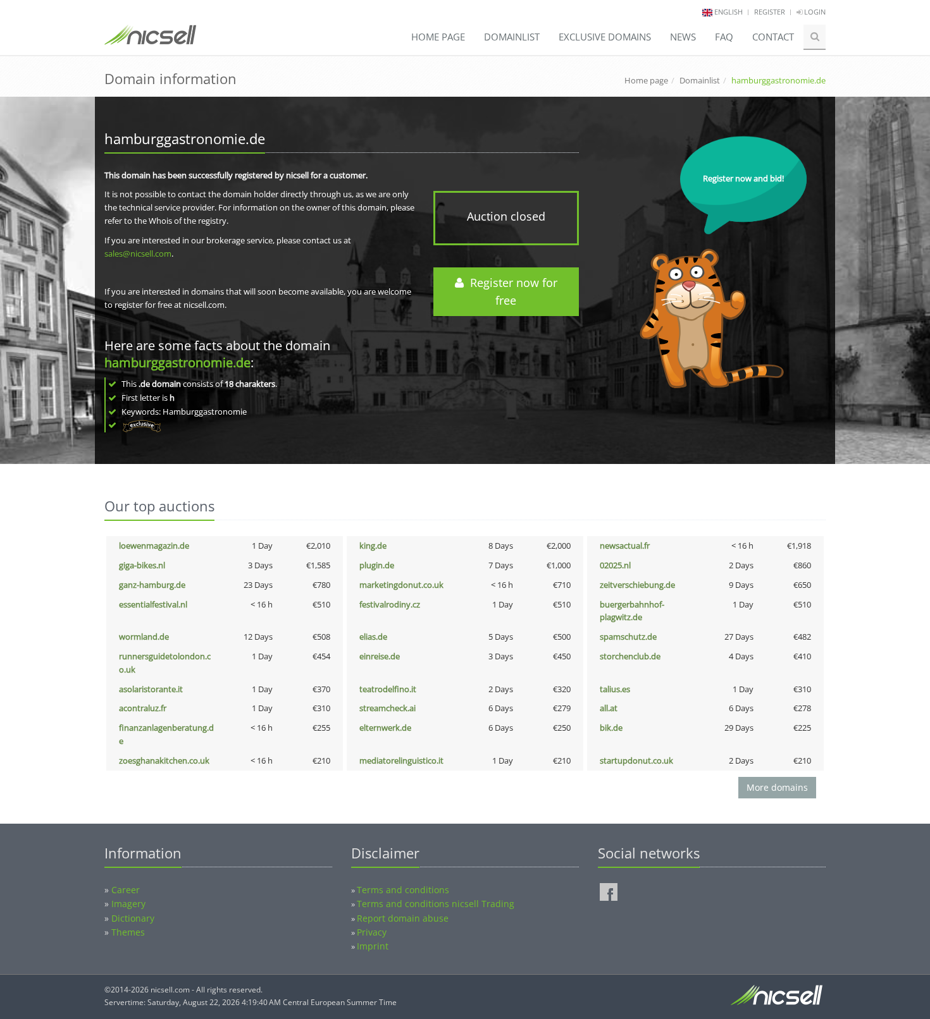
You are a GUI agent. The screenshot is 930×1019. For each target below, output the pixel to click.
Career (125, 890)
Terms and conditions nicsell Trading (435, 904)
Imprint (372, 946)
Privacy (372, 932)
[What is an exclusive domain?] (141, 424)
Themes (128, 932)
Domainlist (512, 36)
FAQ (724, 36)
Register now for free (510, 291)
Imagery (128, 904)
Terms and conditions (403, 890)
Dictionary (132, 918)
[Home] (150, 40)
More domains (777, 787)
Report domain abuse (403, 918)
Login (814, 11)
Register (769, 11)
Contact (773, 36)
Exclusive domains (605, 36)
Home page (438, 36)
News (683, 36)
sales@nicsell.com (137, 253)
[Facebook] (608, 892)
